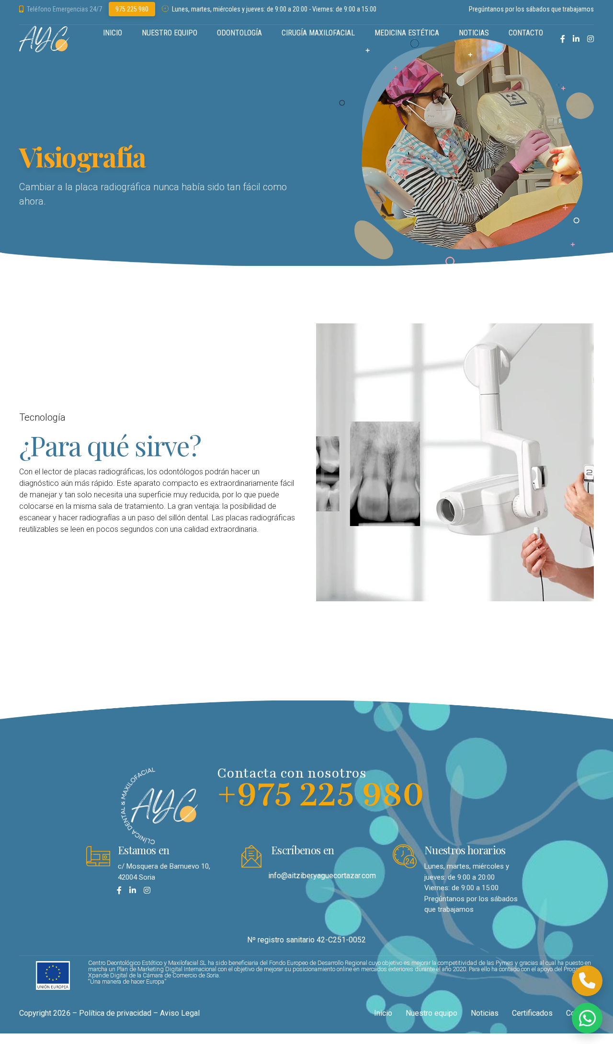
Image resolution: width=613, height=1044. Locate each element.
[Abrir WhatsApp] (587, 1018)
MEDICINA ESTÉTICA (407, 32)
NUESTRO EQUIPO (169, 32)
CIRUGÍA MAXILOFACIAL (318, 32)
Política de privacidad (115, 1013)
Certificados (532, 1013)
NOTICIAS (474, 32)
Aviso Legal (180, 1013)
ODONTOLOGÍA (239, 32)
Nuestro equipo (431, 1013)
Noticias (485, 1013)
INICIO (112, 32)
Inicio (383, 1013)
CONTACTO (526, 32)
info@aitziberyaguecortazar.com (322, 875)
